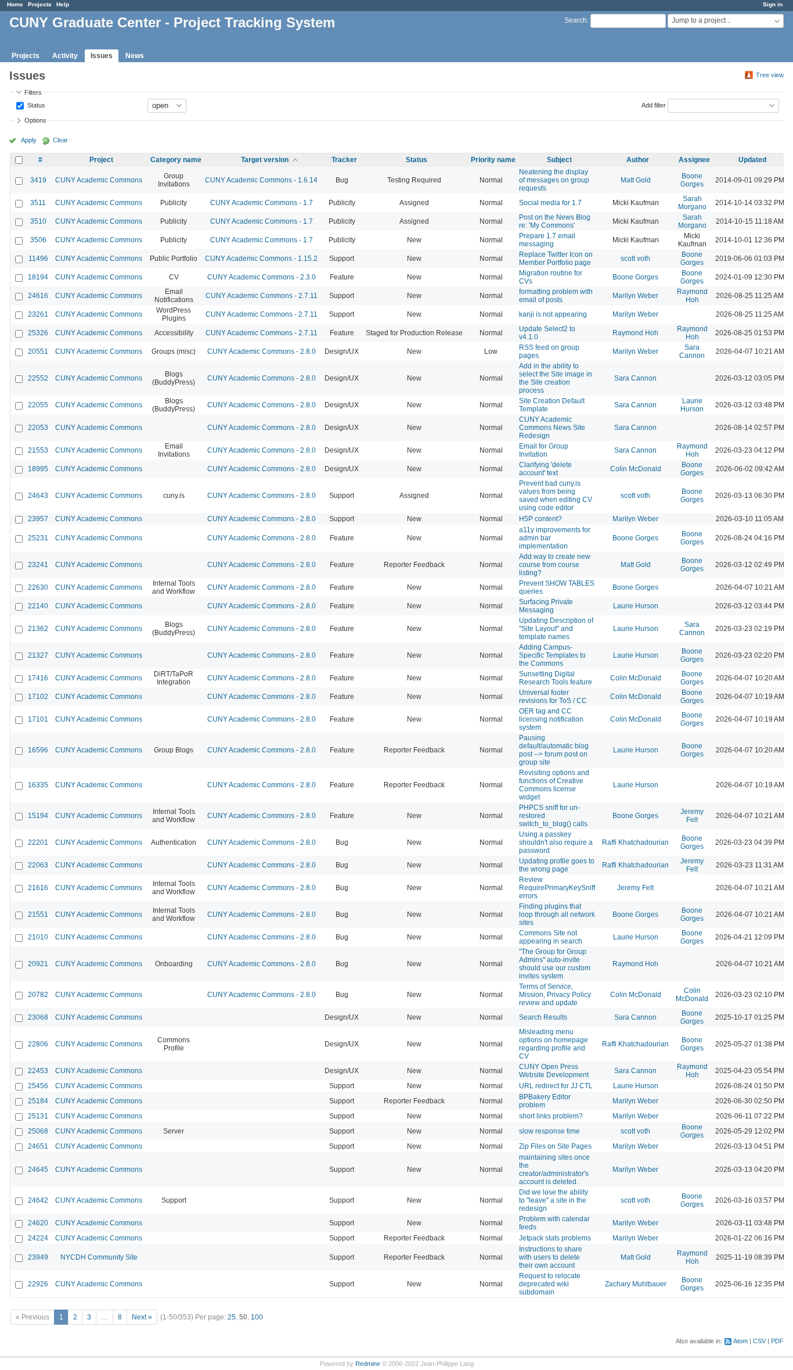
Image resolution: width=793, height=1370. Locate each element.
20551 (38, 351)
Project (101, 160)
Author (637, 160)
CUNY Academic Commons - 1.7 (261, 203)
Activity (65, 56)
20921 (38, 964)
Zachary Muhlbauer (635, 1284)
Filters (33, 92)
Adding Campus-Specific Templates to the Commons (552, 655)
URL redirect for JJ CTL (556, 1086)
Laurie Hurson (692, 405)
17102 (38, 697)
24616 (38, 296)
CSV (759, 1340)
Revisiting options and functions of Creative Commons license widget (554, 785)
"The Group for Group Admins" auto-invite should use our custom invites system (554, 964)
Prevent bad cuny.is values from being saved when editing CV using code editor (555, 495)
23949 (38, 1257)
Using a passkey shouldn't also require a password (556, 842)
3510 (38, 221)
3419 (38, 180)
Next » (142, 1317)
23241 (38, 565)
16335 (38, 785)
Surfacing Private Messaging (546, 606)
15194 (38, 816)
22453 (38, 1071)
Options (35, 120)
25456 (38, 1086)
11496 (38, 258)
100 (257, 1317)
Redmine (367, 1363)
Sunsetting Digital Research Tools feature (555, 678)
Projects (40, 4)
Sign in (773, 4)
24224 (38, 1238)
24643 (38, 496)
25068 (38, 1131)
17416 (38, 678)
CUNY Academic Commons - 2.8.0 (261, 351)
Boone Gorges (692, 180)
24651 (38, 1146)
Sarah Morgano (692, 203)
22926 (38, 1284)
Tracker (344, 160)
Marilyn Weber (635, 296)
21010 (38, 937)
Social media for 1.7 (550, 203)
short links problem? (551, 1116)
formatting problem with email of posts (556, 296)
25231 (38, 538)
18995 (38, 469)
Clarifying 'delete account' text (545, 469)
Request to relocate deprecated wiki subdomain (550, 1284)
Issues (102, 56)
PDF (777, 1340)
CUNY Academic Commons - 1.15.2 (261, 258)
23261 (38, 314)
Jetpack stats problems (555, 1238)
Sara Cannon (692, 351)
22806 (38, 1044)
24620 (38, 1223)
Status (35, 104)
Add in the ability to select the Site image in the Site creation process (555, 378)
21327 (38, 655)
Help (62, 4)
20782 (38, 995)
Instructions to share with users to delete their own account (550, 1257)
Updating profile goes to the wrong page (556, 865)
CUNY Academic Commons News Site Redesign (552, 427)
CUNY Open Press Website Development (554, 1071)
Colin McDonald (635, 469)
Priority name (493, 160)
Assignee (694, 160)
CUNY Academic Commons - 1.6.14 (261, 180)
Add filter (653, 104)
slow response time (549, 1131)
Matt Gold (636, 180)
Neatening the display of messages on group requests (554, 180)
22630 (38, 587)
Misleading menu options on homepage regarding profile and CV (553, 1044)
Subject (559, 160)
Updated (752, 160)
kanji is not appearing (553, 314)
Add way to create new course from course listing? (554, 565)
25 (232, 1317)
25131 (38, 1116)
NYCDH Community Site (99, 1257)
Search (575, 20)
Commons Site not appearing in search (550, 937)
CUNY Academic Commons (98, 180)
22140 (38, 606)
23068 (38, 1017)
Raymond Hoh (692, 296)
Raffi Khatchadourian (635, 842)
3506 (38, 240)
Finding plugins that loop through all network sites (557, 914)
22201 (38, 842)
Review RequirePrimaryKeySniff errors (557, 888)
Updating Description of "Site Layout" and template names (556, 628)
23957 (38, 519)
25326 (38, 333)
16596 (38, 750)
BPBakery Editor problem (545, 1101)
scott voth (635, 258)
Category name (175, 160)
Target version (265, 160)
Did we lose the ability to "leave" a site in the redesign (553, 1200)
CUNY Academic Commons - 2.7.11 (262, 296)
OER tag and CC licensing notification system (551, 719)
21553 (38, 450)
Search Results (543, 1017)
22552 (38, 378)
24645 (38, 1169)
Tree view (770, 74)
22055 (38, 405)
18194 (38, 277)
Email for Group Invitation (543, 450)
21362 (38, 629)
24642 (38, 1200)
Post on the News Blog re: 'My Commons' (554, 221)
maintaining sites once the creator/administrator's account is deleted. (554, 1169)
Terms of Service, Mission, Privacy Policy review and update (555, 994)
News (134, 56)
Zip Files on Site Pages (555, 1146)
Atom (740, 1340)
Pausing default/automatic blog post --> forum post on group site (554, 750)
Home (15, 4)
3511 (38, 203)
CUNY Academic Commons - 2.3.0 (261, 277)
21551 (38, 914)
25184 (38, 1101)
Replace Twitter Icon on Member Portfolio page (556, 258)
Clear (60, 140)
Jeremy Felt (692, 816)
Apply (29, 140)
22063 (38, 865)
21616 (38, 888)
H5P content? (540, 519)
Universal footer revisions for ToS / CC (553, 696)
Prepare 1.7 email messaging (547, 240)
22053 (38, 428)
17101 (38, 719)
